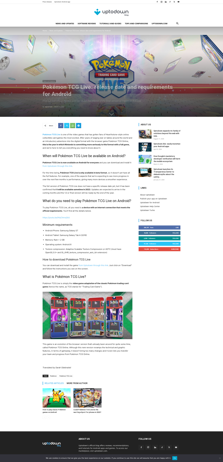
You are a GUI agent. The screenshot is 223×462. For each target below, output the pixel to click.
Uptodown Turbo (147, 210)
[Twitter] (174, 2)
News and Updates (65, 23)
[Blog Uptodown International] (111, 12)
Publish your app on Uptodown (153, 198)
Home (45, 30)
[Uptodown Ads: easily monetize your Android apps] (145, 147)
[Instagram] (161, 2)
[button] (177, 24)
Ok (175, 458)
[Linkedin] (166, 2)
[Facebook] (157, 2)
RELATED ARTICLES (54, 383)
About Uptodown (147, 195)
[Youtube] (178, 2)
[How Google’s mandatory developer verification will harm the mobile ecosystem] (145, 159)
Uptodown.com (159, 23)
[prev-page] (44, 417)
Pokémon (53, 376)
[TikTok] (170, 2)
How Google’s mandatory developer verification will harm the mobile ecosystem (167, 158)
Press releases (47, 2)
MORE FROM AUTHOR (77, 383)
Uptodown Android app (62, 2)
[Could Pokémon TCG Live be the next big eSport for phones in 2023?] (87, 398)
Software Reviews (87, 23)
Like (177, 227)
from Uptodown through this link (57, 166)
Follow (176, 233)
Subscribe (175, 249)
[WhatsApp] (72, 125)
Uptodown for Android (150, 202)
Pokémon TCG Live (65, 376)
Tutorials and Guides (110, 23)
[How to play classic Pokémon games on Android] (57, 398)
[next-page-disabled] (48, 417)
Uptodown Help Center (150, 206)
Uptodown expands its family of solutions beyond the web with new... (167, 133)
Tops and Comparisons (136, 23)
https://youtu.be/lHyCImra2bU (56, 217)
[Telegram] (78, 125)
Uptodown (48, 107)
